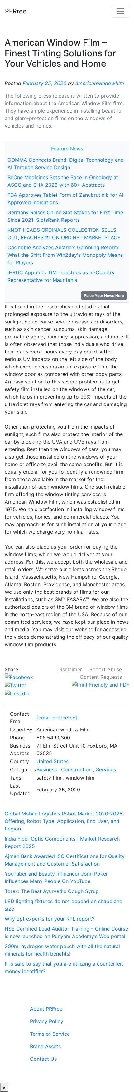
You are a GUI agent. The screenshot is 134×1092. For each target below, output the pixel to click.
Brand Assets (45, 1046)
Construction (76, 769)
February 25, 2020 (44, 83)
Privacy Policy (46, 1021)
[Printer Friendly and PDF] (100, 684)
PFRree (15, 11)
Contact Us (43, 1059)
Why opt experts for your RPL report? (49, 919)
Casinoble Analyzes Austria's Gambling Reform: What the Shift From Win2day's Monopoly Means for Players (65, 255)
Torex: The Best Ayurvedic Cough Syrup (52, 891)
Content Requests (101, 677)
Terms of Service (50, 1034)
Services (106, 769)
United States (52, 761)
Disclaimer (69, 669)
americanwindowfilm (99, 83)
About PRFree (46, 1009)
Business (46, 769)
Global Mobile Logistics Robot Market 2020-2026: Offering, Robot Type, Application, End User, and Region (64, 821)
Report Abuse (105, 669)
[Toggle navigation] (120, 11)
